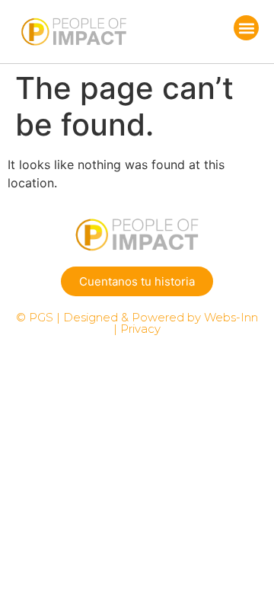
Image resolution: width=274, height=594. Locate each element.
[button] (246, 27)
